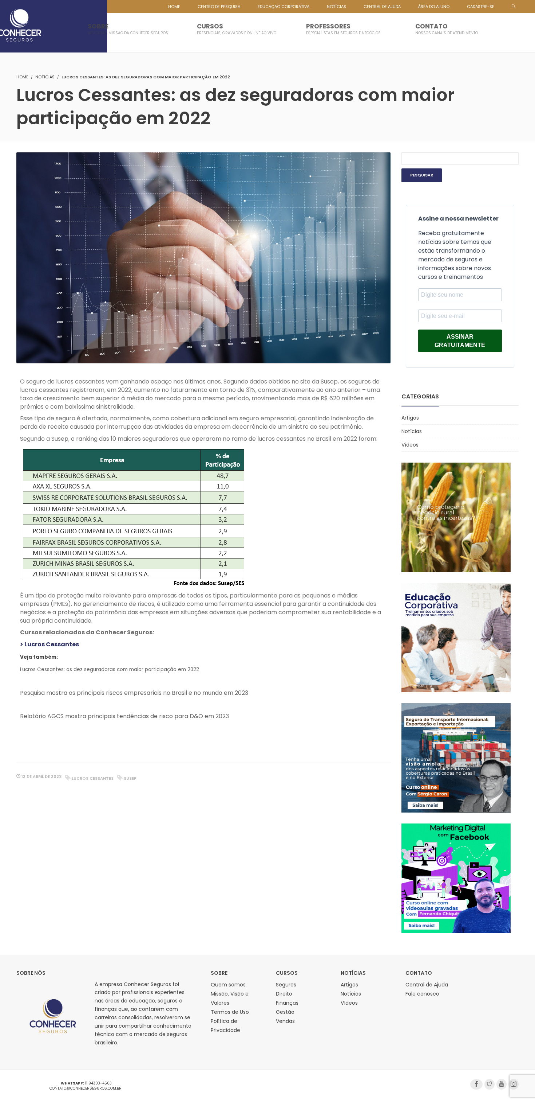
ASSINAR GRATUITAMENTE (460, 341)
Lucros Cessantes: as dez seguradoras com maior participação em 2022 (109, 669)
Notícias (45, 77)
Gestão (285, 1012)
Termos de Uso (230, 1012)
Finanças (287, 1002)
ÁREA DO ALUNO (433, 6)
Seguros (286, 984)
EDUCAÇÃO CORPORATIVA (283, 6)
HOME (174, 6)
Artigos (410, 417)
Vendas (285, 1021)
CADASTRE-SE (480, 6)
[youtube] (501, 1084)
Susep (130, 778)
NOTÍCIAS (336, 6)
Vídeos (410, 444)
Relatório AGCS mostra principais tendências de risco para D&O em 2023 (124, 716)
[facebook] (476, 1084)
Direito (284, 993)
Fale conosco (422, 993)
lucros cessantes (93, 778)
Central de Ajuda (426, 984)
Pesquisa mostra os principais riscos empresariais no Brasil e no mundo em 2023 (134, 693)
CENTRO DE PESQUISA (219, 6)
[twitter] (489, 1084)
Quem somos (228, 984)
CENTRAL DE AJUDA (382, 6)
